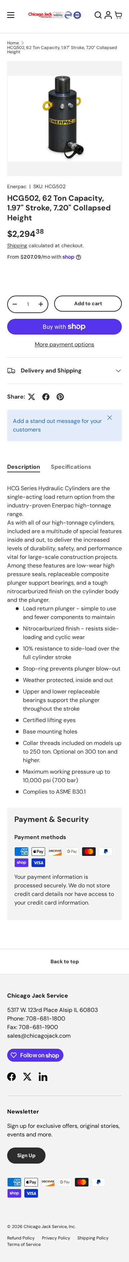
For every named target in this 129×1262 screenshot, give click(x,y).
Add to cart (88, 303)
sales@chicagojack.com (39, 1035)
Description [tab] (23, 467)
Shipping (17, 245)
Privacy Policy (56, 1238)
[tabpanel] (64, 638)
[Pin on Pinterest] (60, 397)
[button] (118, 15)
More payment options (64, 344)
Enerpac (17, 186)
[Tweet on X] (31, 397)
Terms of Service (24, 1244)
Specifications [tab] (71, 467)
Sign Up (26, 1155)
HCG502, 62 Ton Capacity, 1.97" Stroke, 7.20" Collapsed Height (62, 49)
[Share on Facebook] (46, 397)
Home (13, 43)
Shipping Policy (93, 1238)
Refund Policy (21, 1238)
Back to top (65, 961)
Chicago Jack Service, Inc (49, 1226)
